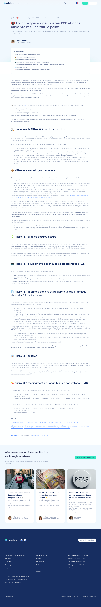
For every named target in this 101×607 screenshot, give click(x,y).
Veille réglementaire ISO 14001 (76, 565)
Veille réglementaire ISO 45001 (76, 568)
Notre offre (8, 561)
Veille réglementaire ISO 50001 (76, 558)
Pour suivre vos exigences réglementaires (17, 576)
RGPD (76, 596)
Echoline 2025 (9, 596)
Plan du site (92, 596)
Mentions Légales (66, 596)
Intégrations (8, 568)
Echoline (38, 558)
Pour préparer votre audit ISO (13, 582)
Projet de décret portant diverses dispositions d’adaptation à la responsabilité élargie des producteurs (45, 422)
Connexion (92, 3)
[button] (26, 3)
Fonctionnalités (9, 558)
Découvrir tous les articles (85, 457)
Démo (85, 3)
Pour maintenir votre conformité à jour (16, 579)
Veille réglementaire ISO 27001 (76, 561)
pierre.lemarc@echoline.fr (40, 435)
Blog (14, 18)
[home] (8, 3)
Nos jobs (38, 568)
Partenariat (39, 565)
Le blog (38, 571)
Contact (83, 596)
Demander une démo (87, 540)
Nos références (40, 561)
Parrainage (8, 565)
